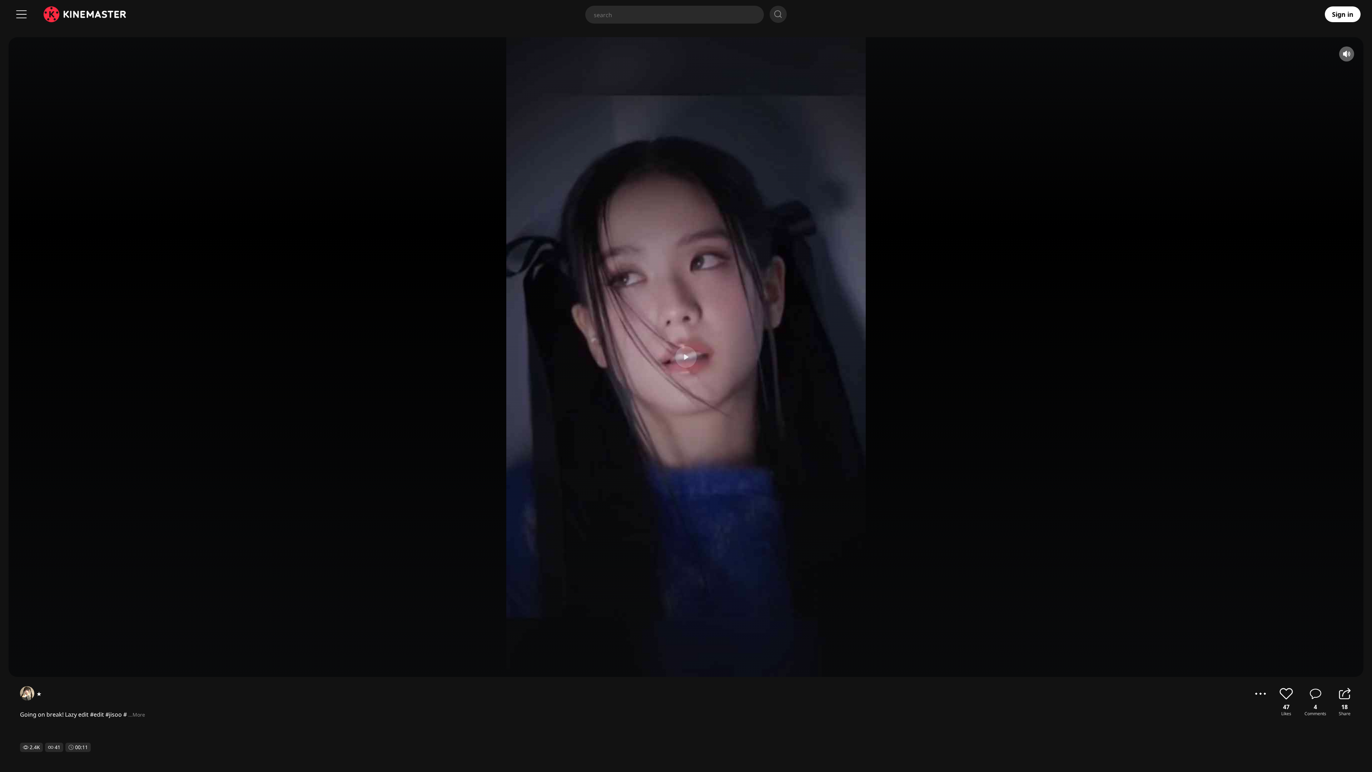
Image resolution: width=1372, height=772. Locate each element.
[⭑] (27, 693)
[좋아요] (1286, 693)
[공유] (1344, 693)
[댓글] (1315, 693)
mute (1346, 53)
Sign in (1342, 14)
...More (136, 714)
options (1260, 693)
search (778, 14)
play (686, 357)
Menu (21, 14)
